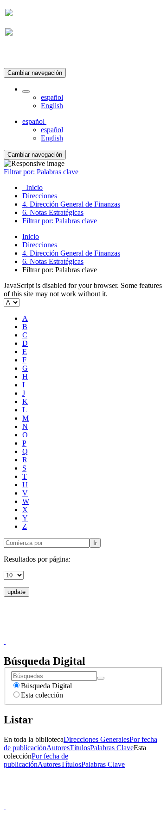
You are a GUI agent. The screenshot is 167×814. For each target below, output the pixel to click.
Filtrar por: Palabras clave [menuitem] (59, 221)
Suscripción (22, 55)
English (52, 106)
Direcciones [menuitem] (39, 196)
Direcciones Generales (96, 739)
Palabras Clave (112, 748)
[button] (26, 91)
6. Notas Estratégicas (53, 261)
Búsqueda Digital (46, 686)
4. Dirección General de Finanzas (71, 253)
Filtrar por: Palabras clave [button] (42, 172)
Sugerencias (99, 633)
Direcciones (39, 245)
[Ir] (100, 678)
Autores (58, 748)
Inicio (30, 236)
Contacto (63, 633)
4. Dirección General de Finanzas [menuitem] (71, 204)
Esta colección (42, 695)
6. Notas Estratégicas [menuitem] (53, 212)
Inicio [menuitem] (32, 187)
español (52, 97)
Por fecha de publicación (36, 760)
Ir (95, 542)
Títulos (80, 748)
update (16, 591)
